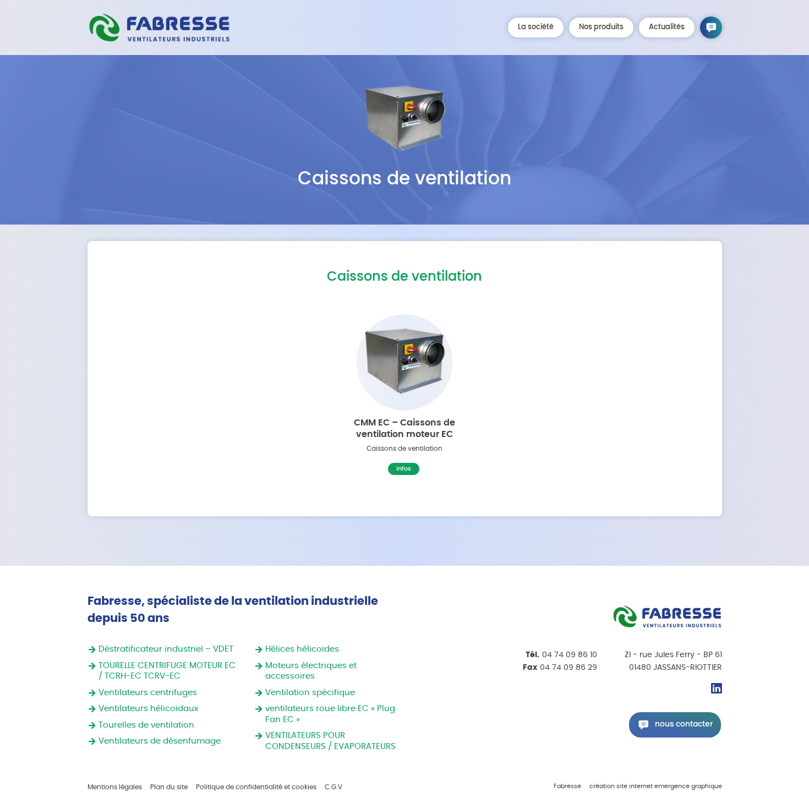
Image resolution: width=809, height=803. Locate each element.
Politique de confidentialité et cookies (256, 787)
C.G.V (333, 787)
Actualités (667, 27)
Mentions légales (115, 787)
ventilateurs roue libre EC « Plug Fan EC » (330, 714)
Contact (711, 28)
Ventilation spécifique (310, 693)
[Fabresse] (159, 27)
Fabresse (567, 786)
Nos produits (601, 27)
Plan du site (169, 787)
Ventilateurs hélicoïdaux (148, 708)
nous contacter (684, 724)
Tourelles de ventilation (146, 725)
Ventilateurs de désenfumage (160, 741)
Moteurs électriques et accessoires (311, 671)
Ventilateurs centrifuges (148, 693)
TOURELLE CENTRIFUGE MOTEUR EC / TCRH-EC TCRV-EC (167, 671)
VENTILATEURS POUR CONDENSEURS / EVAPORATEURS (330, 741)
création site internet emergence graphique (655, 786)
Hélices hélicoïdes (302, 649)
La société (536, 27)
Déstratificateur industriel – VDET (166, 649)
